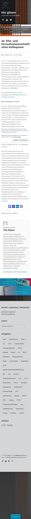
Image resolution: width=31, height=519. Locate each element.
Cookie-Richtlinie (17, 137)
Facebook (4, 97)
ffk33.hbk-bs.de (17, 95)
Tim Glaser (19, 55)
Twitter (12, 97)
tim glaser (8, 12)
